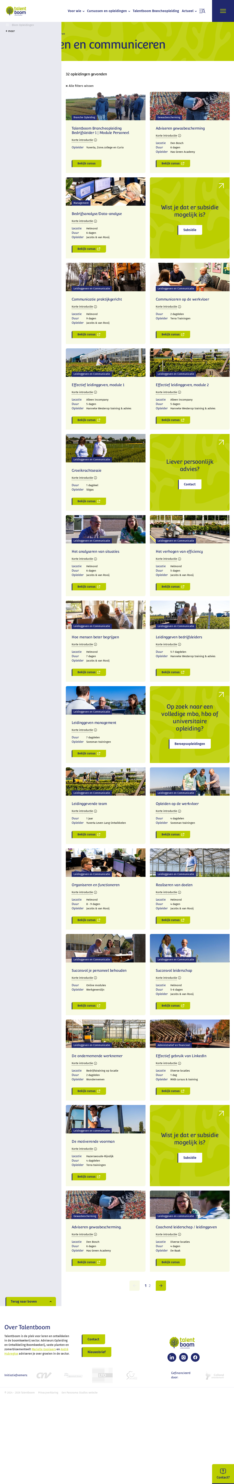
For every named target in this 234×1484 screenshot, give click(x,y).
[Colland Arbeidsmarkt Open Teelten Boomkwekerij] (215, 1375)
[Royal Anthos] (131, 1375)
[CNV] (44, 1375)
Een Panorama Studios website (80, 1392)
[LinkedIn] (171, 1357)
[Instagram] (183, 1357)
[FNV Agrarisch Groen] (73, 1375)
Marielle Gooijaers (44, 1349)
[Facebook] (195, 1357)
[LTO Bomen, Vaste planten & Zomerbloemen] (102, 1375)
